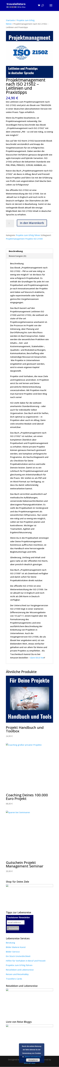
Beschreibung (16, 251)
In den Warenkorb (32, 223)
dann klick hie (37, 657)
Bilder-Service (13, 951)
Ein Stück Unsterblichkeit (18, 956)
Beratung (10, 942)
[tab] (29, 251)
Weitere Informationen (33, 1057)
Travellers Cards (14, 978)
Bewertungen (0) (17, 256)
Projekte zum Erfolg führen (28, 235)
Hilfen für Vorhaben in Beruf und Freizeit (26, 960)
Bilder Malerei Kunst (16, 947)
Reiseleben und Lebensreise (20, 969)
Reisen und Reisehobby (17, 974)
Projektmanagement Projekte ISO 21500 (24, 238)
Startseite (10, 20)
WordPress (29, 1063)
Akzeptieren (33, 1060)
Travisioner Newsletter (18, 917)
